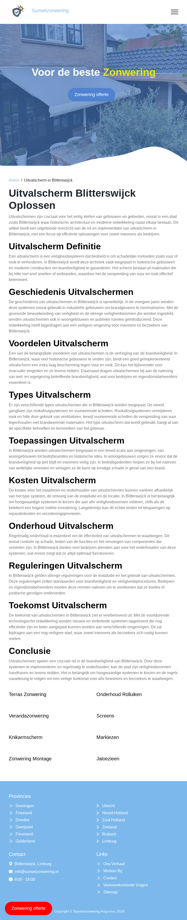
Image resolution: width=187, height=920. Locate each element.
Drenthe (22, 820)
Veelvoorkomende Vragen (125, 885)
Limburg (108, 841)
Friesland (23, 813)
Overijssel (24, 827)
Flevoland (24, 834)
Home (14, 180)
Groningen (24, 806)
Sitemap (110, 892)
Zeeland (109, 827)
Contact (109, 878)
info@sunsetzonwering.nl (36, 872)
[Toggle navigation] (174, 12)
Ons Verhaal (113, 864)
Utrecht (108, 806)
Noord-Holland (114, 813)
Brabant (108, 834)
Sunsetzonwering (86, 911)
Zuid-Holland (113, 820)
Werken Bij (112, 871)
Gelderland (25, 841)
